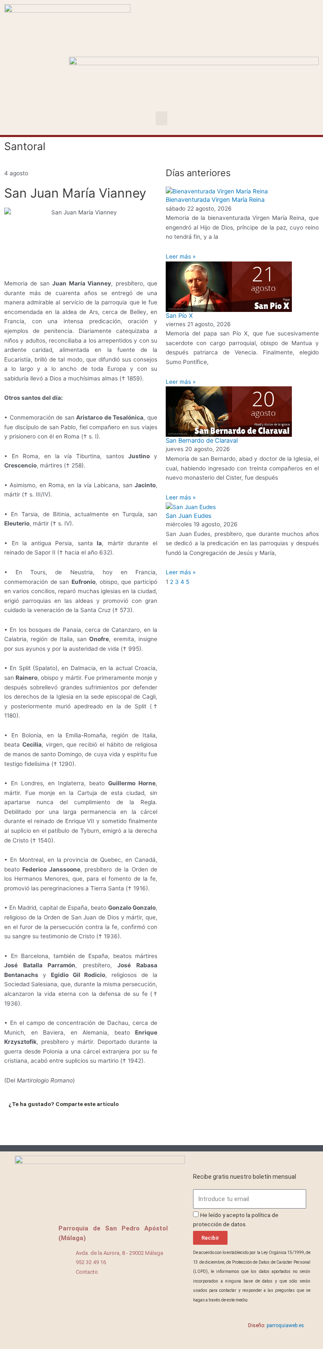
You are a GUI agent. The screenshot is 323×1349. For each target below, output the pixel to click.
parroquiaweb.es (285, 1325)
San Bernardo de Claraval (202, 440)
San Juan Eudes (189, 516)
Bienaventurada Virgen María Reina (215, 199)
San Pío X (179, 315)
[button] (161, 118)
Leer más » (181, 256)
